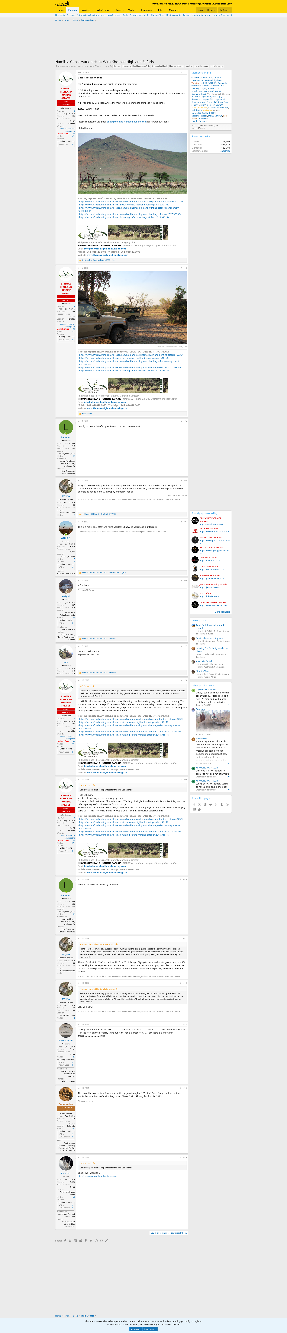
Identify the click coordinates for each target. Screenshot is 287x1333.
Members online (201, 72)
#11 (185, 938)
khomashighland (176, 66)
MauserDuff (208, 91)
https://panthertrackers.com (212, 578)
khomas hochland (159, 66)
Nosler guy (217, 96)
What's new (103, 9)
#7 (185, 646)
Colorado (71, 1126)
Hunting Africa (157, 15)
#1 (185, 72)
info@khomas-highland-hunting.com (105, 248)
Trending (85, 9)
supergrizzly (201, 689)
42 (74, 456)
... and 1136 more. (199, 121)
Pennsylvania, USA (67, 453)
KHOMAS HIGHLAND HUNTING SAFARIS (76, 66)
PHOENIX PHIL (210, 83)
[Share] (181, 72)
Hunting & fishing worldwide (226, 15)
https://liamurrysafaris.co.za (212, 569)
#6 (185, 580)
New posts (60, 15)
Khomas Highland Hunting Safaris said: (97, 944)
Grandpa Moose (198, 102)
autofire (217, 77)
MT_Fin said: (85, 686)
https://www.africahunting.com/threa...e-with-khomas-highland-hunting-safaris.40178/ (124, 204)
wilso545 (195, 77)
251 (73, 1128)
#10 (185, 879)
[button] (93, 10)
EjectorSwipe (222, 107)
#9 (185, 779)
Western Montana (67, 512)
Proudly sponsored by (204, 513)
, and (98, 260)
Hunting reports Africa (206, 676)
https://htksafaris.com (209, 596)
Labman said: (86, 785)
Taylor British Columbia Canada (67, 613)
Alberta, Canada (68, 556)
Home (61, 9)
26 (74, 1057)
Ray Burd (206, 113)
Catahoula (222, 83)
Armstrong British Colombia (67, 1193)
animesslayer (202, 738)
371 (73, 136)
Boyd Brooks (220, 99)
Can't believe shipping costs (210, 638)
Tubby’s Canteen (214, 88)
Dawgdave (200, 709)
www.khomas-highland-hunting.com (107, 254)
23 (74, 617)
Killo (211, 77)
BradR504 (195, 96)
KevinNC (204, 104)
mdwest (202, 94)
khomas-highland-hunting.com (67, 129)
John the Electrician (210, 85)
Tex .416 (218, 91)
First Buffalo (202, 671)
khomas (116, 66)
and (104, 572)
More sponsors (222, 611)
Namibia (71, 123)
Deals (118, 9)
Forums (72, 9)
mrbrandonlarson (199, 115)
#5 (185, 522)
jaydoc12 (204, 77)
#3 (185, 421)
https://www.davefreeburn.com (214, 605)
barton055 (196, 113)
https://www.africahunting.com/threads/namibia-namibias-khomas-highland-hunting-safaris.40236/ (131, 201)
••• (229, 705)
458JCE (203, 88)
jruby (220, 102)
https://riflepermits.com (210, 560)
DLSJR (215, 767)
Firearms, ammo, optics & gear (196, 15)
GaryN (196, 104)
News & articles (113, 15)
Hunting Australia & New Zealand (211, 666)
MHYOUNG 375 (203, 767)
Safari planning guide (139, 15)
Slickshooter (196, 110)
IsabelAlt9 (225, 150)
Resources (146, 9)
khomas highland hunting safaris (136, 66)
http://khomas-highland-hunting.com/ (97, 1175)
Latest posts (198, 620)
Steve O (219, 104)
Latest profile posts (202, 685)
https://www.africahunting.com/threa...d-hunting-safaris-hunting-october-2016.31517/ (124, 217)
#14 (185, 1088)
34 (74, 133)
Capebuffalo (208, 99)
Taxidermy (200, 643)
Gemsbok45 (212, 102)
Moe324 (211, 115)
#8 (185, 680)
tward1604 (196, 85)
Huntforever (197, 91)
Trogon (212, 104)
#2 (185, 268)
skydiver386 (218, 80)
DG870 (213, 113)
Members (174, 9)
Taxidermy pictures (204, 633)
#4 (185, 480)
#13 (185, 1024)
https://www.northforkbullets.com (215, 531)
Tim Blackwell (207, 80)
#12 (185, 983)
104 (73, 1197)
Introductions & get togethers (90, 15)
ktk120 (219, 115)
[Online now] (65, 433)
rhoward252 (196, 99)
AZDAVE (213, 689)
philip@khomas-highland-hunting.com (127, 121)
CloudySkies (203, 118)
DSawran (212, 107)
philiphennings (217, 66)
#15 (185, 1157)
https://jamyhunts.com (210, 587)
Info (160, 9)
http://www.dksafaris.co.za (211, 524)
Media (131, 9)
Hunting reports (173, 15)
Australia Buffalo (204, 661)
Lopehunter (206, 96)
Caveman (195, 80)
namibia (189, 66)
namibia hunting (201, 66)
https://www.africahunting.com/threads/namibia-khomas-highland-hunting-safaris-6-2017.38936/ (130, 213)
